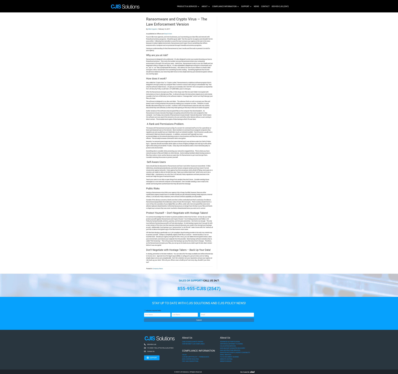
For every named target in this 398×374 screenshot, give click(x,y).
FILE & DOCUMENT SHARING (229, 357)
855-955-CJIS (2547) (199, 288)
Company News (157, 268)
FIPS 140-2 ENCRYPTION (190, 361)
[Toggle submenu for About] (209, 6)
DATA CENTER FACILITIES (190, 359)
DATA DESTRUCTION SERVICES (230, 350)
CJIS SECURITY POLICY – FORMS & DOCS (195, 357)
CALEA (184, 354)
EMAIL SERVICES (225, 354)
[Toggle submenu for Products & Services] (198, 6)
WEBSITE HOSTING (226, 359)
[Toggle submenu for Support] (250, 6)
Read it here (168, 34)
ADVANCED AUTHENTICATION (230, 341)
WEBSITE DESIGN (225, 361)
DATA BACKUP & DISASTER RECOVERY (232, 348)
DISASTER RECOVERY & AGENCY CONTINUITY (235, 352)
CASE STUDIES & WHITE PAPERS (192, 341)
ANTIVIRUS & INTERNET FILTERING (231, 344)
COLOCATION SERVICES (228, 346)
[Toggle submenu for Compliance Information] (238, 6)
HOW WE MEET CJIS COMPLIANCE (193, 344)
